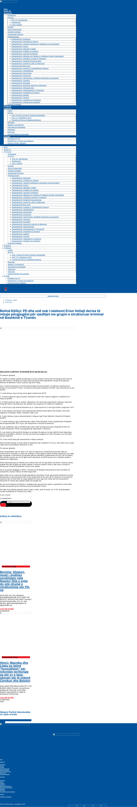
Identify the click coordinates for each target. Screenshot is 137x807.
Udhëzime (2, 784)
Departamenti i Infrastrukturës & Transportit (28, 90)
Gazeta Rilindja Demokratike (18, 134)
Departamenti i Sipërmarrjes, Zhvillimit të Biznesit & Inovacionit (35, 78)
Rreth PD (7, 11)
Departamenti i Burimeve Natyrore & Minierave (29, 85)
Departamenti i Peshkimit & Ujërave (25, 42)
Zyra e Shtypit (16, 25)
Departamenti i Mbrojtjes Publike (24, 49)
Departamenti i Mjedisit (20, 95)
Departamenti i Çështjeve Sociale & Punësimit (29, 59)
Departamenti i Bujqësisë (21, 39)
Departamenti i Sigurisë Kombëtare (25, 54)
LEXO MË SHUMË (7, 609)
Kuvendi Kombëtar (14, 104)
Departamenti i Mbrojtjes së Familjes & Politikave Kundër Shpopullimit (38, 56)
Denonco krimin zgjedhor (16, 143)
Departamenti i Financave (21, 76)
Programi (7, 106)
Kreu (6, 9)
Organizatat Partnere (15, 34)
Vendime (2, 783)
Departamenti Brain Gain (21, 66)
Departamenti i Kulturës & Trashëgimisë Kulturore (30, 68)
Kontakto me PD (14, 139)
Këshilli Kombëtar (14, 32)
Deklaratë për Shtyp (53, 296)
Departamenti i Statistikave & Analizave (26, 100)
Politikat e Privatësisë (5, 797)
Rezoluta (11, 122)
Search (3, 502)
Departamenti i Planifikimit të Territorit (26, 93)
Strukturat (2, 764)
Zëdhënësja (16, 23)
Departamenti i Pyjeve (20, 46)
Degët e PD (3, 773)
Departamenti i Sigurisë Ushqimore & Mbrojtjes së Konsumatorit (35, 44)
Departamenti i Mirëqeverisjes (23, 88)
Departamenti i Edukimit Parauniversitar (26, 61)
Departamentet (13, 37)
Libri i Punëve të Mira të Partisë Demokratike (28, 115)
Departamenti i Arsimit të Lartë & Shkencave (28, 64)
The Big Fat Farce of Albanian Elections (26, 120)
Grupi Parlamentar (14, 30)
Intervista (11, 132)
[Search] (3, 505)
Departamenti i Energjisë (21, 83)
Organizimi (12, 15)
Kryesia (10, 27)
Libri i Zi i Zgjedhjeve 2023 (21, 118)
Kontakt (7, 136)
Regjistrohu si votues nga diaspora (20, 141)
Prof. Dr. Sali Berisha (19, 20)
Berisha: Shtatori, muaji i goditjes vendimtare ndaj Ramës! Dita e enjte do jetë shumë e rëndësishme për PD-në (15, 581)
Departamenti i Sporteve (21, 81)
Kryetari (2, 766)
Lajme (10, 111)
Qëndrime (11, 130)
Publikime (8, 108)
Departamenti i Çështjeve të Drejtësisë (25, 102)
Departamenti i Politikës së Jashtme (25, 51)
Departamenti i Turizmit (20, 98)
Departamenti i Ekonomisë (21, 73)
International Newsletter (16, 127)
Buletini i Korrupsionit (15, 125)
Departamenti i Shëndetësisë (22, 71)
